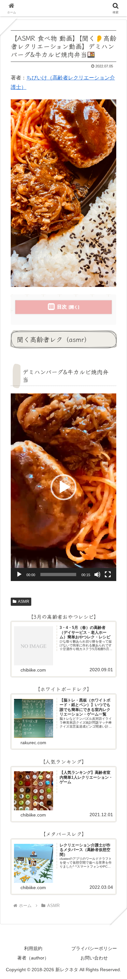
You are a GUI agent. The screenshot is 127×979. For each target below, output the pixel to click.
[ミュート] (97, 574)
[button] (63, 487)
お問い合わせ (94, 957)
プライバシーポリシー (94, 948)
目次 (62, 306)
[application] (63, 487)
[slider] (58, 574)
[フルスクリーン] (108, 574)
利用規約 (33, 948)
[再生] (19, 574)
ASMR (23, 601)
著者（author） (33, 957)
